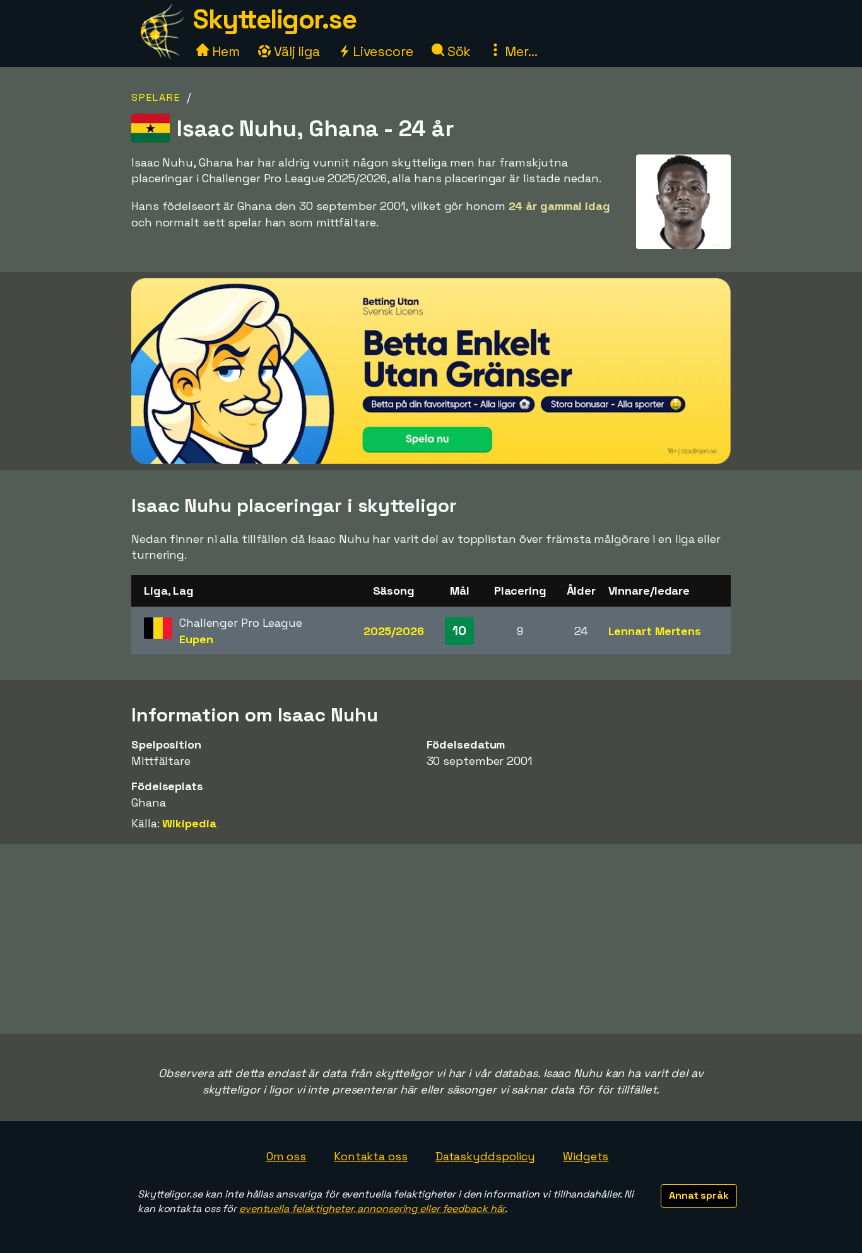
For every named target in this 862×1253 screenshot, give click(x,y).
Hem (224, 51)
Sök (457, 51)
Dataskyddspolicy (485, 1156)
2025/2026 (393, 631)
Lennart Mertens (655, 631)
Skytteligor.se (274, 19)
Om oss (286, 1156)
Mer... (519, 51)
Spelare (155, 97)
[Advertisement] (431, 939)
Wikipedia (189, 823)
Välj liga (295, 51)
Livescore (381, 51)
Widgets (585, 1156)
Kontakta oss (371, 1156)
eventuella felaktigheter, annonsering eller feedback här (372, 1208)
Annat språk (699, 1195)
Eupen (196, 639)
